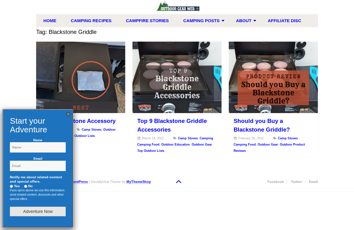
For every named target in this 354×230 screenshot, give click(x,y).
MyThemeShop (138, 182)
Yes (16, 186)
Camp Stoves (91, 129)
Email (313, 182)
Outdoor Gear (202, 144)
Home (49, 20)
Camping (206, 138)
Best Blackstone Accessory (78, 121)
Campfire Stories (147, 20)
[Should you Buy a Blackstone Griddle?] (273, 77)
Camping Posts (201, 20)
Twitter (296, 182)
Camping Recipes (91, 20)
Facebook (276, 182)
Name (37, 140)
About (243, 20)
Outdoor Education (175, 144)
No (30, 186)
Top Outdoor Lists (81, 136)
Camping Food (148, 144)
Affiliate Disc (284, 20)
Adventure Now (38, 211)
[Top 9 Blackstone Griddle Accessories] (177, 77)
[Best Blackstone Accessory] (80, 77)
